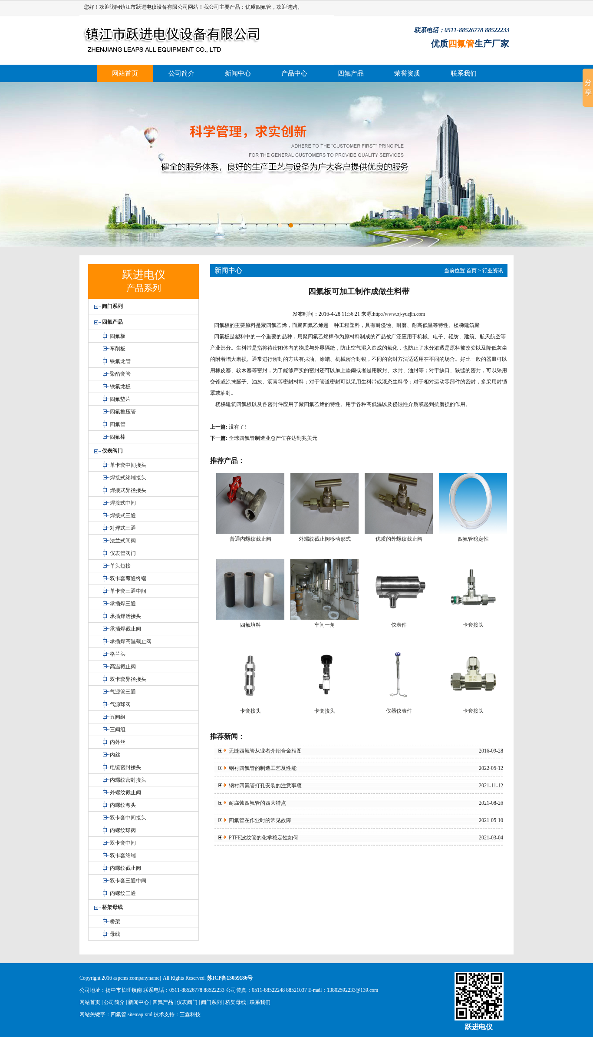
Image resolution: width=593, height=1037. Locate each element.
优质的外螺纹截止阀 (399, 539)
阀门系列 (211, 1002)
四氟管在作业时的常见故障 (258, 820)
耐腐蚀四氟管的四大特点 (256, 803)
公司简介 (181, 73)
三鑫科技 (190, 1014)
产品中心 (294, 73)
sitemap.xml (140, 1014)
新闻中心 (238, 73)
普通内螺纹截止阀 (250, 539)
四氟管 (263, 7)
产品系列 (143, 288)
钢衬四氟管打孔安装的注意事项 (264, 786)
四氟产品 (351, 73)
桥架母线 (235, 1002)
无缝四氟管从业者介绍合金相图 (264, 751)
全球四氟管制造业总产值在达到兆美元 (273, 438)
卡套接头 (473, 625)
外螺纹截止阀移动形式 (325, 539)
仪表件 (399, 625)
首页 (471, 271)
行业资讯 (492, 271)
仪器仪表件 (399, 711)
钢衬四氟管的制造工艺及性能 (261, 768)
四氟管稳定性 (473, 539)
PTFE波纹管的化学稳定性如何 (262, 838)
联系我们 (464, 73)
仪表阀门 (187, 1002)
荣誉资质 (407, 73)
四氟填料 (250, 625)
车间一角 (324, 625)
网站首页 (125, 73)
